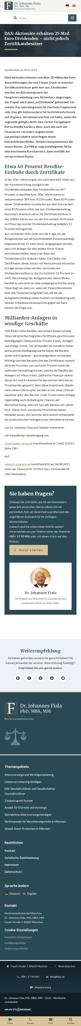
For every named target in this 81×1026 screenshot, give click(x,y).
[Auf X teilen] (29, 678)
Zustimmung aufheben (16, 948)
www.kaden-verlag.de (19, 443)
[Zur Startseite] (22, 6)
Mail (51, 1023)
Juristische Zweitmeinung (22, 857)
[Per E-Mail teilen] (63, 678)
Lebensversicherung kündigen (23, 781)
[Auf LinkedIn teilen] (52, 678)
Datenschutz (13, 871)
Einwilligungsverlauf (15, 943)
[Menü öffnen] (72, 17)
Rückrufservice (66, 966)
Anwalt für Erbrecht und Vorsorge (26, 807)
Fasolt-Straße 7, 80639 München (29, 966)
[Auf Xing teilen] (40, 678)
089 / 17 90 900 (19, 536)
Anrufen (30, 1023)
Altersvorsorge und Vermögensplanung (29, 774)
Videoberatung (42, 987)
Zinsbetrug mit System (19, 800)
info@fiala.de (57, 976)
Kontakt (10, 850)
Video (10, 1023)
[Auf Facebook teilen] (18, 678)
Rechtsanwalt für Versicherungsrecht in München (35, 821)
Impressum (12, 864)
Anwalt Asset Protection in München (27, 828)
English (31, 893)
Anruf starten (31, 550)
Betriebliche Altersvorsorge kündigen (28, 814)
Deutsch (14, 893)
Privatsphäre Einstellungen (18, 937)
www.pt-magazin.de (18, 464)
